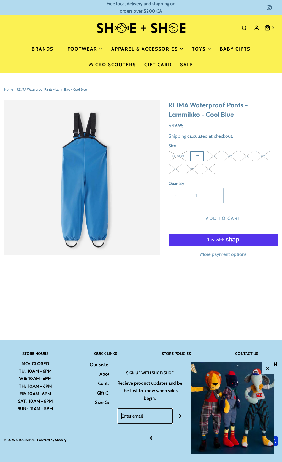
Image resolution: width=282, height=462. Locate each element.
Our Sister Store (106, 364)
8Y (192, 169)
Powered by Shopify (51, 440)
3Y (214, 156)
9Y (209, 169)
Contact (106, 383)
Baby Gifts (235, 49)
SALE (186, 64)
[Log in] (256, 28)
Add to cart (223, 218)
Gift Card (158, 64)
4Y (230, 156)
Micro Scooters (112, 64)
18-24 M (178, 156)
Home (8, 89)
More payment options (223, 254)
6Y (263, 156)
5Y (247, 156)
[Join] (180, 416)
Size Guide (105, 402)
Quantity (176, 183)
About (105, 374)
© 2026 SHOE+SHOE (19, 440)
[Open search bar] (244, 28)
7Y (175, 169)
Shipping (177, 136)
